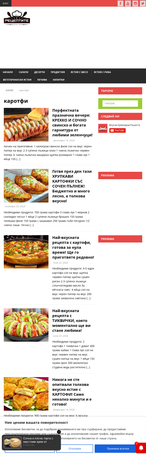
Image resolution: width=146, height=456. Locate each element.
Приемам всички (118, 448)
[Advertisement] (93, 37)
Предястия (58, 72)
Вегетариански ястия (17, 79)
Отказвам (74, 448)
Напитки (58, 79)
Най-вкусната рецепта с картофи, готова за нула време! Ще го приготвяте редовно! (73, 247)
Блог (6, 3)
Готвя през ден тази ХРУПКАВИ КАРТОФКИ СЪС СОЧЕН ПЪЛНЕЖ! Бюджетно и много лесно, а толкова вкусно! (72, 186)
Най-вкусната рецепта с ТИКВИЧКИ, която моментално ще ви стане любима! (71, 320)
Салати (23, 72)
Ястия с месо (79, 72)
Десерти (39, 72)
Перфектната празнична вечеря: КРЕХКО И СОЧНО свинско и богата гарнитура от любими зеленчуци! (72, 122)
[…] (18, 159)
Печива (42, 79)
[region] (73, 436)
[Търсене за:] (120, 103)
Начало (8, 72)
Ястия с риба (102, 72)
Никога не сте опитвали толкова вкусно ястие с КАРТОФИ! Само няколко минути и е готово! (72, 392)
